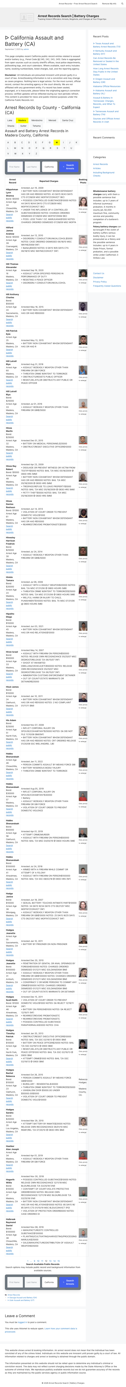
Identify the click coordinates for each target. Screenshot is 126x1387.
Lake (9, 120)
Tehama (37, 126)
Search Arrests (70, 167)
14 (54, 1261)
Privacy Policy (100, 281)
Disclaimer (98, 277)
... (31, 1261)
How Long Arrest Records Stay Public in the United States (106, 71)
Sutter (23, 126)
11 (42, 1261)
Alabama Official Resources (106, 86)
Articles (97, 168)
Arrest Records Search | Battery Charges (68, 16)
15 (58, 1261)
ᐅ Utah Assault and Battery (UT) (21, 1300)
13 (50, 1261)
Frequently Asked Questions (107, 286)
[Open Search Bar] (122, 3)
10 (38, 1261)
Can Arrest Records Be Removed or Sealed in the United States (106, 61)
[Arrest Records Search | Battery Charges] (28, 17)
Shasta (10, 126)
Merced (52, 120)
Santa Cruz (67, 120)
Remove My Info (109, 3)
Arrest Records (14, 1295)
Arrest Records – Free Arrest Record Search (78, 3)
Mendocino (37, 120)
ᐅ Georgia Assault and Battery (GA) (22, 1297)
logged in (22, 1322)
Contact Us (98, 273)
